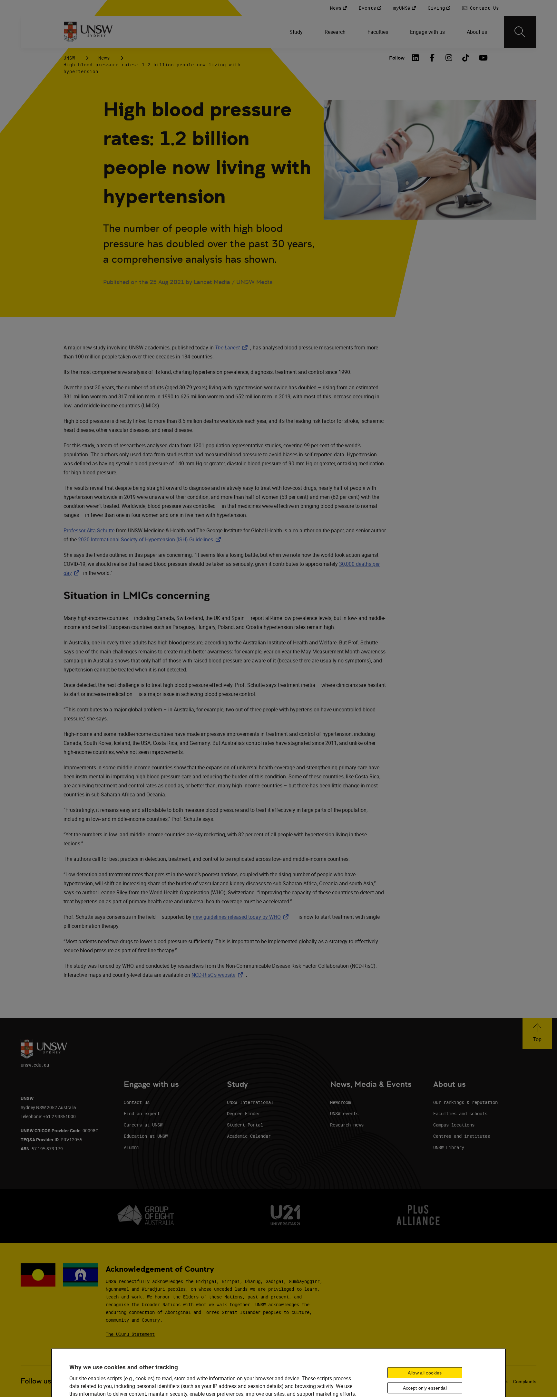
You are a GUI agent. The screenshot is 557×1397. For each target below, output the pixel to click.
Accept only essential (425, 1388)
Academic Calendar (249, 1136)
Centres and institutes (461, 1136)
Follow (397, 58)
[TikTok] (465, 57)
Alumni (131, 1147)
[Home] (88, 32)
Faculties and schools (460, 1113)
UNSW (69, 58)
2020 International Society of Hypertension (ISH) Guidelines (150, 539)
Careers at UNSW (143, 1125)
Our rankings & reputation (465, 1102)
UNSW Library (448, 1147)
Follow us (36, 1381)
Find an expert (142, 1113)
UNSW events (344, 1113)
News (104, 58)
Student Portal (245, 1125)
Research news (347, 1125)
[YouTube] (482, 57)
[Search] (520, 32)
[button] (537, 1033)
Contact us (137, 1102)
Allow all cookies (425, 1372)
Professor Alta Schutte (89, 530)
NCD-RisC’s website (218, 974)
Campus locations (453, 1125)
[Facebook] (432, 57)
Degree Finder (243, 1113)
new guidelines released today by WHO (242, 916)
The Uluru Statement (130, 1334)
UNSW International (250, 1102)
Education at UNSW (146, 1136)
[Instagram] (449, 57)
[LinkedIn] (415, 57)
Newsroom (340, 1102)
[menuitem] (296, 32)
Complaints (524, 1381)
